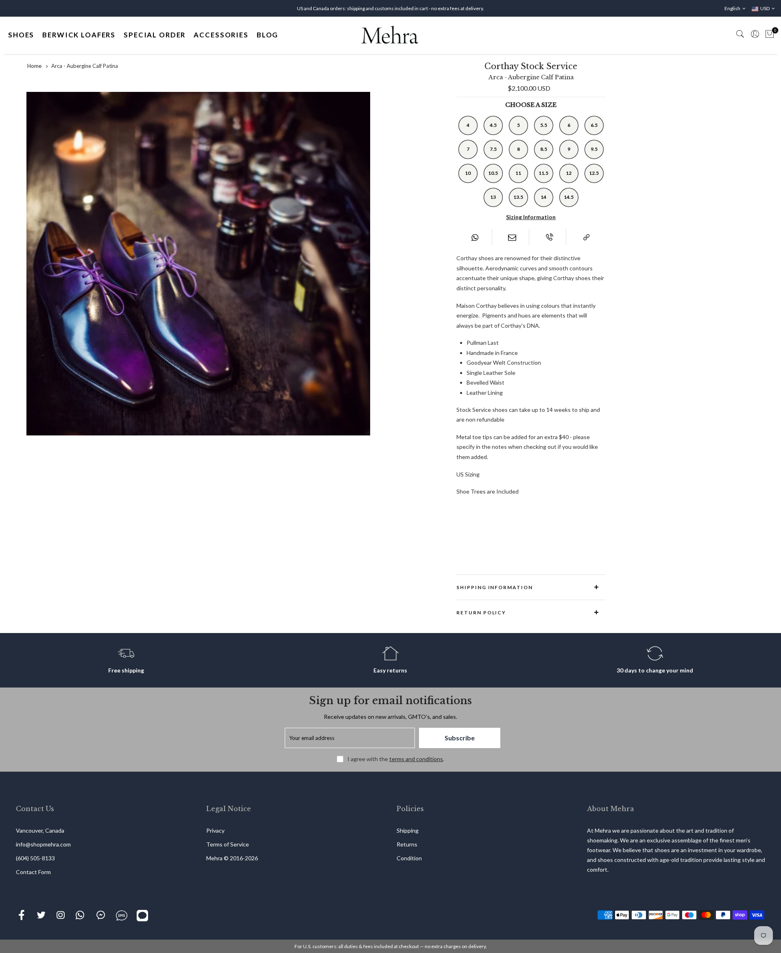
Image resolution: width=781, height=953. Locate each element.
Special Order (154, 34)
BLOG (267, 34)
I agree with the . (395, 758)
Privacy (215, 830)
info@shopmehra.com (43, 844)
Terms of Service (227, 844)
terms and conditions (416, 758)
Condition (409, 858)
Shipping (408, 830)
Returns (407, 844)
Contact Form (33, 871)
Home (34, 66)
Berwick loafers (79, 34)
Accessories (221, 34)
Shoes (21, 34)
